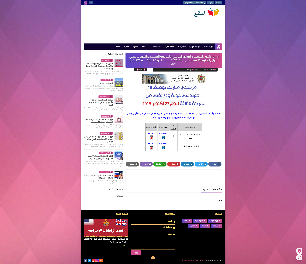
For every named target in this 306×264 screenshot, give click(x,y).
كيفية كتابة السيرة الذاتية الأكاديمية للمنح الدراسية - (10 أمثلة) (100, 102)
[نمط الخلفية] (299, 257)
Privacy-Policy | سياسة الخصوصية (194, 2)
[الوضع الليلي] (299, 251)
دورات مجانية (208, 46)
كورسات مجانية (194, 46)
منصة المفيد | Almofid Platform (193, 260)
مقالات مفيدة (169, 46)
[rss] (101, 260)
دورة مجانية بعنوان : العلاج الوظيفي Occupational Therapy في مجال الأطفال (98, 139)
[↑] (153, 257)
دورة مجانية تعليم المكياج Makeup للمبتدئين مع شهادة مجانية (99, 121)
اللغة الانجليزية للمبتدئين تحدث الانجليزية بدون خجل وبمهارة (100, 157)
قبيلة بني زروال (106, 83)
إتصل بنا (210, 2)
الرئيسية (218, 2)
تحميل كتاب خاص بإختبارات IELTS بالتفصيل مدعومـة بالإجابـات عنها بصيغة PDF (99, 66)
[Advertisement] (127, 24)
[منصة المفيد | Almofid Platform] (205, 13)
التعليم (126, 46)
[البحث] (85, 3)
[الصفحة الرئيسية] (218, 46)
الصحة (118, 46)
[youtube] (93, 260)
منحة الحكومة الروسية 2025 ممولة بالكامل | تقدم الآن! (98, 176)
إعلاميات (135, 46)
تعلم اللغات (157, 46)
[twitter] (89, 260)
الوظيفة (145, 46)
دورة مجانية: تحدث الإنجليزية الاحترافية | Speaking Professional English (106, 240)
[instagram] (97, 260)
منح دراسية (182, 46)
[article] (151, 177)
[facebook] (91, 2)
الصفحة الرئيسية (201, 69)
